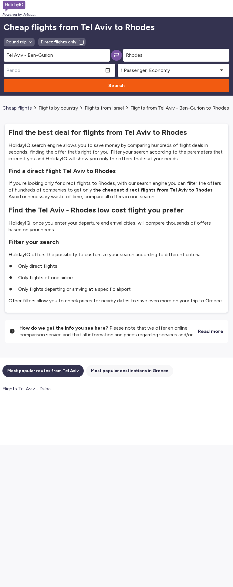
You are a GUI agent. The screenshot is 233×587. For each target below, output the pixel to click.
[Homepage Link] (19, 6)
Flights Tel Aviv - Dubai (27, 389)
